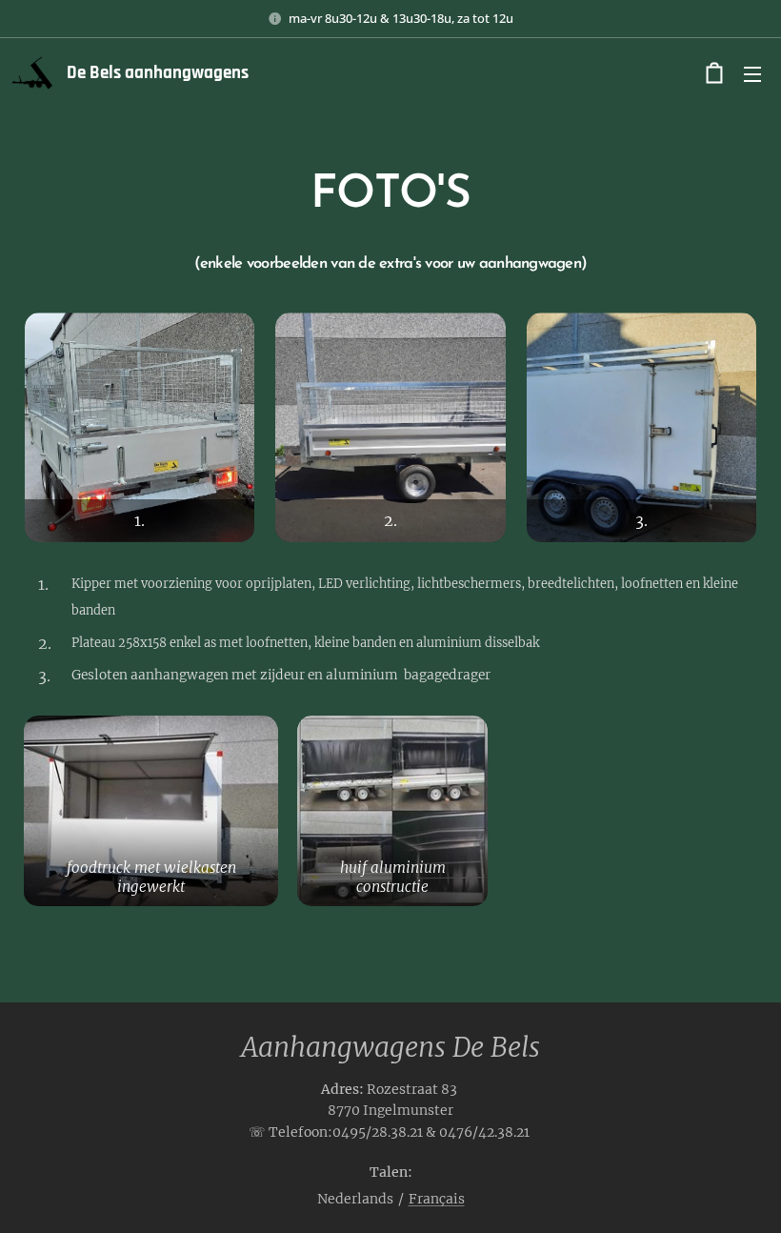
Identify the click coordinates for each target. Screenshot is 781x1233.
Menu (752, 73)
